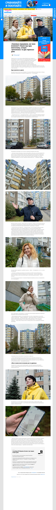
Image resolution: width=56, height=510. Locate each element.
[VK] (49, 16)
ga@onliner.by (43, 474)
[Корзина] (51, 12)
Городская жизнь (13, 476)
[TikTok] (50, 16)
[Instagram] (47, 16)
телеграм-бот (34, 472)
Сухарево (19, 476)
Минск (17, 476)
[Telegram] (46, 16)
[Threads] (51, 16)
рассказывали (18, 58)
